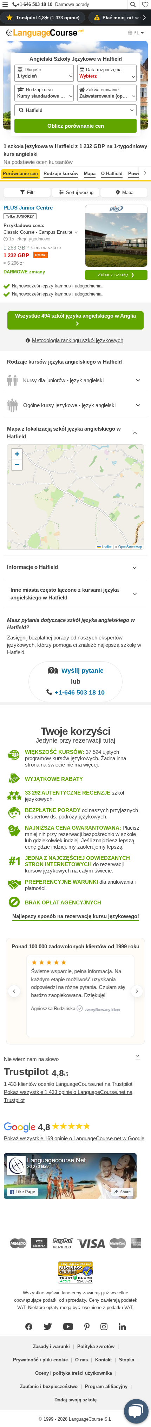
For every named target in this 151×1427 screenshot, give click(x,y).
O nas (81, 1359)
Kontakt (103, 1359)
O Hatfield (112, 173)
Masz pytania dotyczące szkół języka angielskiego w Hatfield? (71, 623)
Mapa (90, 173)
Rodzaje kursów (61, 173)
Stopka (126, 1359)
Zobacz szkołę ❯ (116, 274)
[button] (5, 5)
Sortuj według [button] (79, 192)
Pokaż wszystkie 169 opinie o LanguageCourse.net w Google (74, 1138)
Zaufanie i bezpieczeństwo (49, 1386)
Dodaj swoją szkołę (75, 1399)
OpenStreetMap (130, 546)
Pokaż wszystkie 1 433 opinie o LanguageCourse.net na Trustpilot (68, 1096)
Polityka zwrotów (95, 1346)
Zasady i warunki (51, 1346)
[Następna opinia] (137, 991)
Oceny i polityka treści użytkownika (73, 1373)
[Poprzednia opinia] (14, 991)
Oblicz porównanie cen (75, 126)
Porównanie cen (20, 173)
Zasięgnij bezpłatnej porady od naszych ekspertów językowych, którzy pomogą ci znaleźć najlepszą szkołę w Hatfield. (74, 645)
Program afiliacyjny (106, 1386)
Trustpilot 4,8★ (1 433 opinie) (47, 17)
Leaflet (106, 546)
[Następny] (145, 172)
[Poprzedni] (6, 172)
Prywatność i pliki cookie (40, 1359)
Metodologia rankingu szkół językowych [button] (77, 340)
